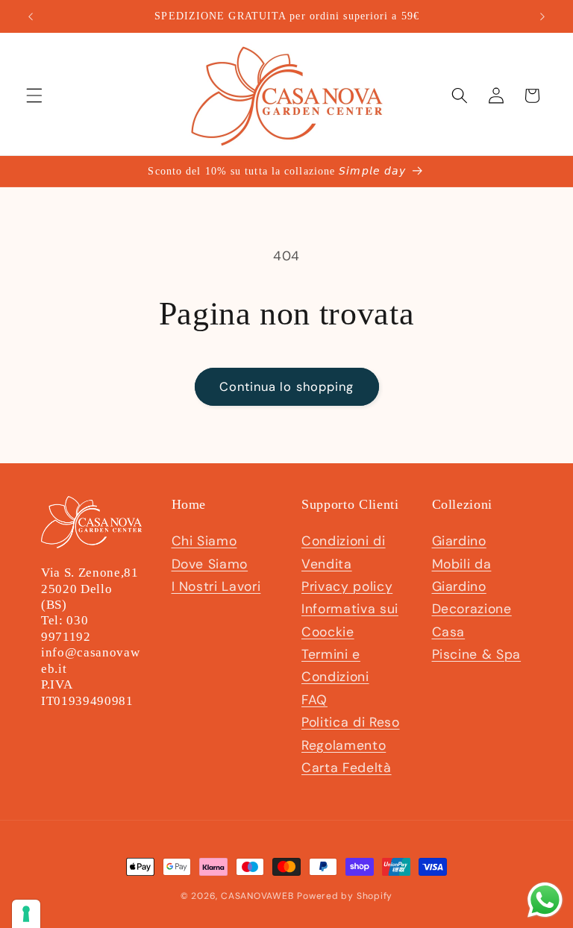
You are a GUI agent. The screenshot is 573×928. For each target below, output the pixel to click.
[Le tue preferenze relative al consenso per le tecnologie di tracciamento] (26, 914)
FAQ (314, 700)
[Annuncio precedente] (30, 16)
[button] (34, 95)
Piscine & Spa (477, 654)
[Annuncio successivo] (542, 16)
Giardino (459, 541)
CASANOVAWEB (257, 896)
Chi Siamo (204, 541)
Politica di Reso (350, 722)
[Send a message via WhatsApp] (545, 900)
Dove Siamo (210, 564)
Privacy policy (346, 586)
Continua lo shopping (286, 387)
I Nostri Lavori (216, 586)
